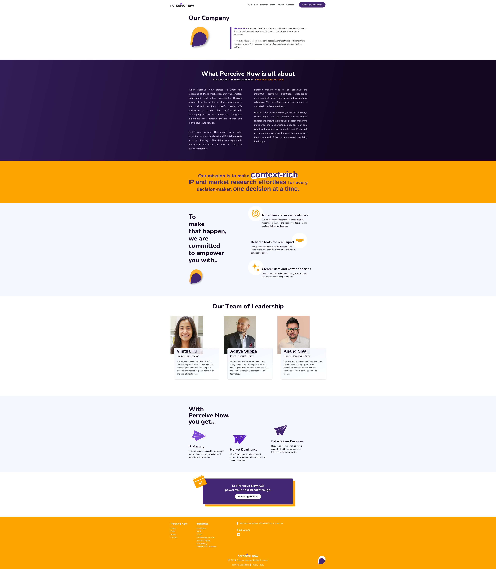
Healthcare (201, 528)
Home (173, 528)
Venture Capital (203, 540)
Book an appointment (312, 4)
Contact (290, 4)
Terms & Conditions (240, 564)
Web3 (199, 534)
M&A (198, 531)
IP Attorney (252, 4)
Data (272, 4)
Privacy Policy (258, 564)
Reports (264, 4)
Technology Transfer (205, 537)
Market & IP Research (206, 546)
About (281, 4)
